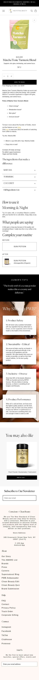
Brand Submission (10, 589)
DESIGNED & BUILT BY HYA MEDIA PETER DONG (17, 671)
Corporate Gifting (10, 615)
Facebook (6, 631)
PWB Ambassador (10, 578)
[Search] (32, 11)
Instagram (6, 627)
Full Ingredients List (12, 190)
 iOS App (19, 543)
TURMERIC (9, 177)
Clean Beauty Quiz (11, 585)
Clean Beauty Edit (10, 581)
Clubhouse (7, 639)
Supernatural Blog (10, 574)
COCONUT (9, 183)
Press (4, 567)
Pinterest (6, 644)
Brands (5, 563)
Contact (5, 604)
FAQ (4, 601)
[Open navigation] (3, 11)
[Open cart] (36, 11)
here (7, 129)
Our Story (6, 556)
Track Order (7, 611)
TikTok (5, 635)
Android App (19, 545)
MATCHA (8, 170)
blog (19, 127)
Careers (5, 571)
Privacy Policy (9, 608)
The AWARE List (9, 560)
